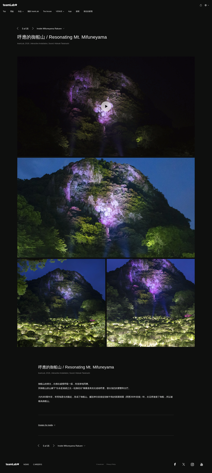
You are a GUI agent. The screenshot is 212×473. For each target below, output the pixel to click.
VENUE (59, 11)
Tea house (47, 11)
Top (4, 11)
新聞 (77, 11)
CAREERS (37, 464)
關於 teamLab (33, 11)
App (70, 11)
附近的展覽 (88, 11)
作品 (19, 11)
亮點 (12, 11)
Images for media (45, 425)
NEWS (26, 464)
